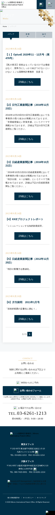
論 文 (44, 34)
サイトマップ (41, 497)
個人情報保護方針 (13, 497)
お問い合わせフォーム (30, 390)
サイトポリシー (28, 497)
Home (5, 26)
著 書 (27, 34)
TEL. (27, 413)
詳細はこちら (26, 82)
